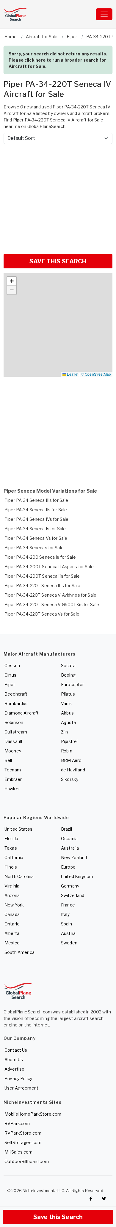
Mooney (12, 750)
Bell (8, 760)
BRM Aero (71, 760)
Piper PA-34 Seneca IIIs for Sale (36, 500)
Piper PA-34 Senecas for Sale (34, 547)
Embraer (13, 779)
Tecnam (12, 769)
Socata (68, 665)
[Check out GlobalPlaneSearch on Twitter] (104, 1198)
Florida (11, 838)
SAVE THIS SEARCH (57, 261)
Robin (66, 750)
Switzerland (72, 895)
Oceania (69, 838)
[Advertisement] (58, 196)
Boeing (68, 674)
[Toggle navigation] (104, 14)
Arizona (12, 895)
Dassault (13, 741)
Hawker (12, 788)
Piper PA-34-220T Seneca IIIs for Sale (42, 585)
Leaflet (72, 374)
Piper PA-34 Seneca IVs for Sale (36, 519)
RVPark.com (17, 1123)
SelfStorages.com (22, 1142)
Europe (68, 866)
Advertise (14, 1068)
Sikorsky (69, 779)
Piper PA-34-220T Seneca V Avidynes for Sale (50, 595)
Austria (68, 933)
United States (18, 829)
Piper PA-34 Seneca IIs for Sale (35, 509)
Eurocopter (72, 684)
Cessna (12, 665)
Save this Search (58, 1216)
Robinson (13, 722)
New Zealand (74, 857)
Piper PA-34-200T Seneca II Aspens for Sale (49, 566)
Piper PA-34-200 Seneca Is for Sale (40, 557)
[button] (11, 281)
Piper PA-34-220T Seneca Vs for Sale (41, 613)
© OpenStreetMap (96, 374)
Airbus (67, 712)
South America (19, 952)
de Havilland (73, 769)
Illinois (10, 866)
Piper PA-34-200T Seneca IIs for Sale (42, 576)
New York (14, 904)
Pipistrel (69, 741)
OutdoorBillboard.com (26, 1161)
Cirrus (10, 674)
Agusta (68, 722)
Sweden (69, 942)
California (13, 857)
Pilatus (68, 693)
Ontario (12, 923)
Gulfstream (15, 731)
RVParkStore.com (22, 1132)
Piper (9, 684)
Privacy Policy (18, 1078)
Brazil (66, 829)
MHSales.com (18, 1151)
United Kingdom (77, 876)
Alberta (11, 933)
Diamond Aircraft (21, 712)
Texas (10, 847)
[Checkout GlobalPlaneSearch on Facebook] (90, 1198)
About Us (13, 1059)
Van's (66, 703)
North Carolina (19, 876)
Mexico (12, 942)
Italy (65, 914)
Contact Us (15, 1050)
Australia (70, 847)
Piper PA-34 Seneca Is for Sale (35, 528)
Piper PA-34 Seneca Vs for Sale (35, 538)
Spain (66, 923)
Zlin (64, 731)
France (68, 904)
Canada (12, 914)
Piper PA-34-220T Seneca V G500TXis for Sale (51, 604)
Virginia (11, 885)
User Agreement (21, 1087)
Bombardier (16, 703)
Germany (70, 885)
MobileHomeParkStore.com (32, 1114)
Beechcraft (15, 693)
